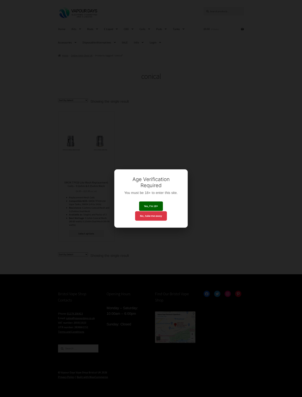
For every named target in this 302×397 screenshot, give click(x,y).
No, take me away (151, 216)
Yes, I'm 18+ (151, 206)
